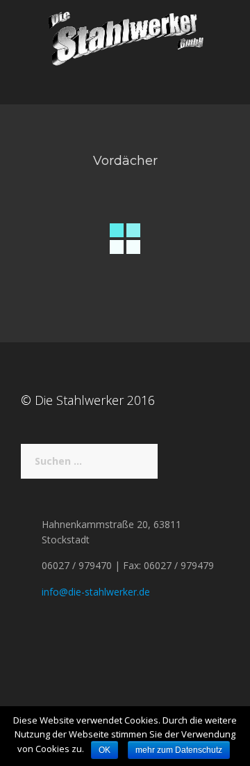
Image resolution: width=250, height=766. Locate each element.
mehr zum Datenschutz (178, 750)
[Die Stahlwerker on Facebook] (26, 641)
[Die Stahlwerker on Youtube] (35, 641)
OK (104, 750)
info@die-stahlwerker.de (96, 591)
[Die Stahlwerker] (125, 37)
